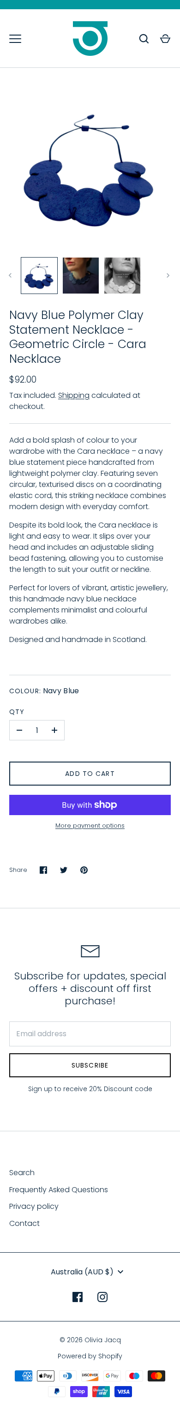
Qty (16, 711)
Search (22, 1172)
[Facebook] (77, 1297)
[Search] (144, 39)
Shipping (74, 395)
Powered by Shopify (90, 1356)
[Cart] (165, 39)
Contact (24, 1223)
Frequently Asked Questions (58, 1189)
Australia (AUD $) (82, 1272)
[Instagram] (102, 1297)
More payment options (90, 825)
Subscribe (90, 1065)
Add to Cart (89, 773)
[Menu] (15, 39)
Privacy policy (34, 1206)
